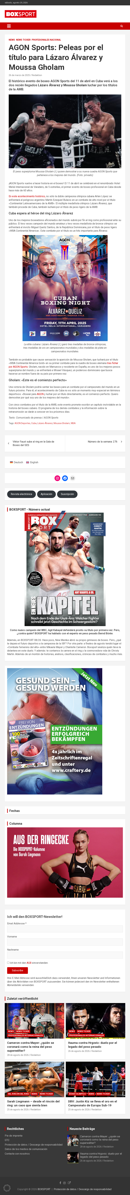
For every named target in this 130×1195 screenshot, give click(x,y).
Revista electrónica (21, 494)
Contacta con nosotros (17, 1153)
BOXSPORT (44, 1189)
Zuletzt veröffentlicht (22, 999)
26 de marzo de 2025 (19, 75)
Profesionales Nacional (46, 40)
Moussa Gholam (62, 423)
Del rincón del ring (18, 1094)
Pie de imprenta (13, 1135)
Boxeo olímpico (77, 1094)
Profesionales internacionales (25, 1035)
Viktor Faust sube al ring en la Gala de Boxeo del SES (33, 443)
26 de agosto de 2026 (79, 1051)
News (12, 40)
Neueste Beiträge (82, 1129)
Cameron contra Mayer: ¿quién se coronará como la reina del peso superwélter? (30, 1046)
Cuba (33, 423)
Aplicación (46, 494)
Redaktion (37, 75)
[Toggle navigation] (9, 26)
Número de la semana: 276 (102, 441)
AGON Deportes (22, 423)
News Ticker (23, 40)
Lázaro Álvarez (45, 423)
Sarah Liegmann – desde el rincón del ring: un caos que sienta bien (33, 1103)
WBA (73, 423)
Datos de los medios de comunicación (26, 1149)
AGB (29, 962)
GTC (7, 1140)
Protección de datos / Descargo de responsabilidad (33, 1144)
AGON (40, 394)
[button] (7, 1188)
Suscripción (67, 494)
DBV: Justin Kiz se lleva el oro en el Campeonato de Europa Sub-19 (92, 1103)
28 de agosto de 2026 (18, 1055)
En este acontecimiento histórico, (27, 196)
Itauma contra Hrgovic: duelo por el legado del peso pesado (92, 1045)
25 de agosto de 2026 (18, 1109)
